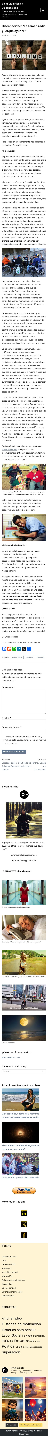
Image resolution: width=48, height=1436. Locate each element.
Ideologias (6, 1268)
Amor (5, 1318)
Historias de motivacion (21, 1324)
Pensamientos (24, 1340)
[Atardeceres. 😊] (35, 1387)
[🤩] (12, 1387)
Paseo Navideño (9, 449)
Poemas (37, 1341)
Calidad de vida (9, 1256)
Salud (19, 1346)
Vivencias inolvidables (12, 1292)
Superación (11, 1352)
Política (8, 1346)
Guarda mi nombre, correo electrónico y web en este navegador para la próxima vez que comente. (25, 739)
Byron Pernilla (10, 35)
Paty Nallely (39, 1336)
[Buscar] (43, 1071)
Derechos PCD (9, 1264)
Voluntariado (8, 1295)
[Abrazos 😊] (12, 1410)
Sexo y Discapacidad (32, 1347)
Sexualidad (7, 1284)
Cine (4, 1260)
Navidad (29, 657)
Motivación (7, 1276)
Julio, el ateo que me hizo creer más (20, 1177)
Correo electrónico (11, 727)
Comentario (8, 687)
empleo (16, 1318)
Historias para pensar (19, 1330)
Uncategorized (9, 1288)
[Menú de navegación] (43, 10)
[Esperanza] (35, 1410)
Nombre (6, 718)
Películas (40, 657)
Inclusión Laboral (10, 1272)
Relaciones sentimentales (13, 1280)
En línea (11, 1057)
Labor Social (17, 657)
